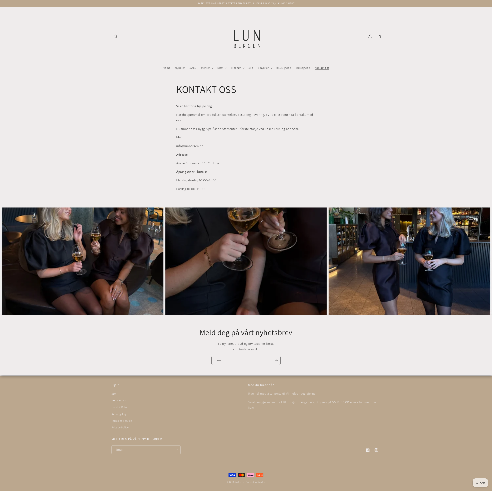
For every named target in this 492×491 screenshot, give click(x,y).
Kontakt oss (118, 400)
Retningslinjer (119, 414)
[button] (115, 36)
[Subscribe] (276, 360)
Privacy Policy (120, 427)
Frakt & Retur (119, 407)
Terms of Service (121, 420)
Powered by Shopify (255, 482)
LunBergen (240, 482)
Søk (113, 393)
